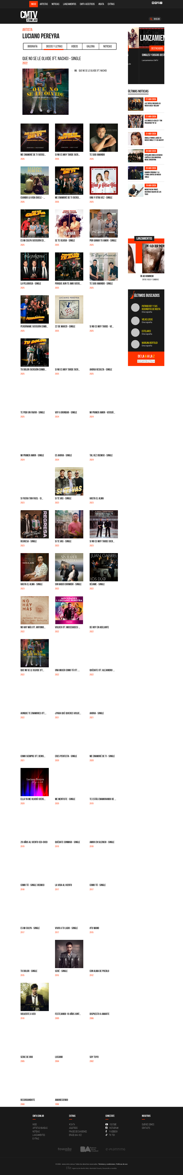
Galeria (91, 46)
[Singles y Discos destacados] (146, 37)
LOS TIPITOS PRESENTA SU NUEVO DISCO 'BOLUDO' (153, 104)
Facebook (113, 1131)
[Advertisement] (146, 216)
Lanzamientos (69, 4)
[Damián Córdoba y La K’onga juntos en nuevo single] (135, 173)
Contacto (146, 1127)
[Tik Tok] (158, 3)
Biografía (32, 46)
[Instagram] (156, 3)
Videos (74, 46)
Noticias (55, 4)
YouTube (112, 1124)
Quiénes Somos (148, 1124)
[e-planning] (115, 1149)
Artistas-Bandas (40, 1127)
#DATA (101, 4)
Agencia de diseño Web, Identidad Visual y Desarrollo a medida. (94, 1168)
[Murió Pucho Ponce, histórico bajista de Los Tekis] (135, 190)
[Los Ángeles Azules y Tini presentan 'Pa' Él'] (135, 121)
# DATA (72, 1124)
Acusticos (73, 1127)
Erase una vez (75, 1135)
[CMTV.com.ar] (31, 16)
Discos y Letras (54, 46)
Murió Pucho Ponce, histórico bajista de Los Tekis (153, 191)
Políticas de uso (121, 1164)
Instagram (114, 1127)
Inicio (33, 4)
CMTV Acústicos (87, 4)
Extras (111, 4)
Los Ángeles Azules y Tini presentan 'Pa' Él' (153, 121)
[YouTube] (153, 3)
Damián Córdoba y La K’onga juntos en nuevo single (153, 174)
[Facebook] (161, 3)
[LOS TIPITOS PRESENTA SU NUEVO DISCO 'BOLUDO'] (135, 104)
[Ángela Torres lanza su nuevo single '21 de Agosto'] (135, 138)
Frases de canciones (78, 1131)
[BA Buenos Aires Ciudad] (89, 1149)
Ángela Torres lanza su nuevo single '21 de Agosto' (154, 139)
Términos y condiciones (106, 1164)
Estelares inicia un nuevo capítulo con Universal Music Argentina (153, 157)
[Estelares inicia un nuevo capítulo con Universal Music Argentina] (135, 155)
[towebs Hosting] (65, 1149)
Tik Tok (112, 1135)
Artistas (44, 4)
